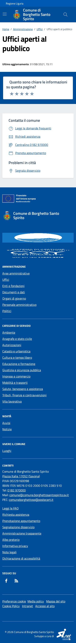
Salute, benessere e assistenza (22, 389)
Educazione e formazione (18, 363)
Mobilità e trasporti (15, 382)
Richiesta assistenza (15, 514)
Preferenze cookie (14, 601)
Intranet (27, 606)
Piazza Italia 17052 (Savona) (21, 476)
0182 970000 (16, 490)
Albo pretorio (10, 539)
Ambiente (8, 332)
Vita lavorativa (12, 401)
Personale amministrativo (19, 304)
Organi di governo (14, 298)
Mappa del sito (55, 601)
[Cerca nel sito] (65, 14)
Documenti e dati (13, 292)
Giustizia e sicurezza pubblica (21, 370)
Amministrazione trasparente (21, 533)
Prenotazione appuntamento (21, 520)
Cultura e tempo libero (17, 357)
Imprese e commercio (16, 376)
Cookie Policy (11, 606)
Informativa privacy (15, 546)
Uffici (5, 279)
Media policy (35, 601)
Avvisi (6, 423)
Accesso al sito (45, 606)
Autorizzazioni (11, 345)
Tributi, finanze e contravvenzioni (24, 395)
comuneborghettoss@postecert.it (31, 499)
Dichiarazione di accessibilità (21, 558)
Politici (6, 311)
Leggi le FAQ (10, 508)
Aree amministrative (16, 273)
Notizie (7, 429)
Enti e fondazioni (13, 286)
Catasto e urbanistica (16, 351)
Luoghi (6, 450)
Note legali (9, 552)
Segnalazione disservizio (18, 527)
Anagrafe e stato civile (17, 338)
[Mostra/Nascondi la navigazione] (4, 14)
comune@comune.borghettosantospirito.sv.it (39, 495)
